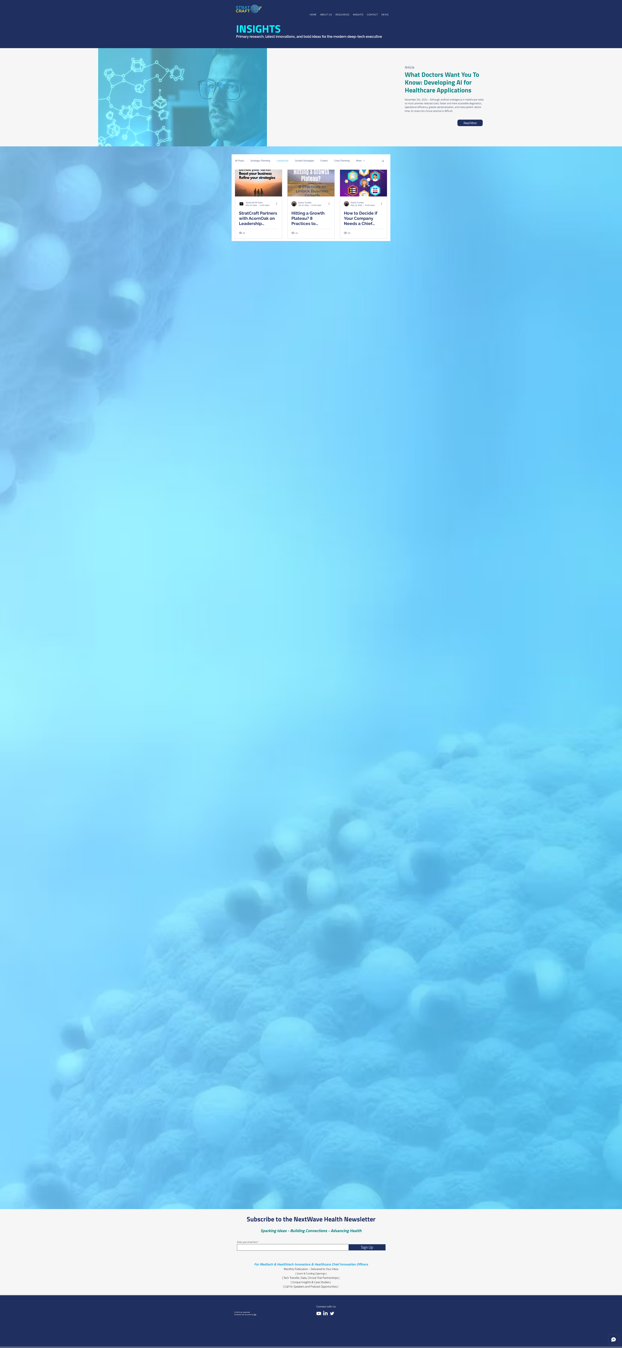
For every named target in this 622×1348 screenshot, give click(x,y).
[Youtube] (319, 1313)
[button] (383, 161)
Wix (255, 1314)
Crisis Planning (342, 160)
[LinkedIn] (325, 1313)
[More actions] (278, 204)
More (359, 160)
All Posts (239, 160)
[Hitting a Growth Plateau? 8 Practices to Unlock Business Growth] (311, 183)
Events (324, 160)
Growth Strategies (304, 160)
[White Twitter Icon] (332, 1313)
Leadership (282, 160)
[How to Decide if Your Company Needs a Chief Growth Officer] (363, 183)
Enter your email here (247, 1242)
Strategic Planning (260, 160)
